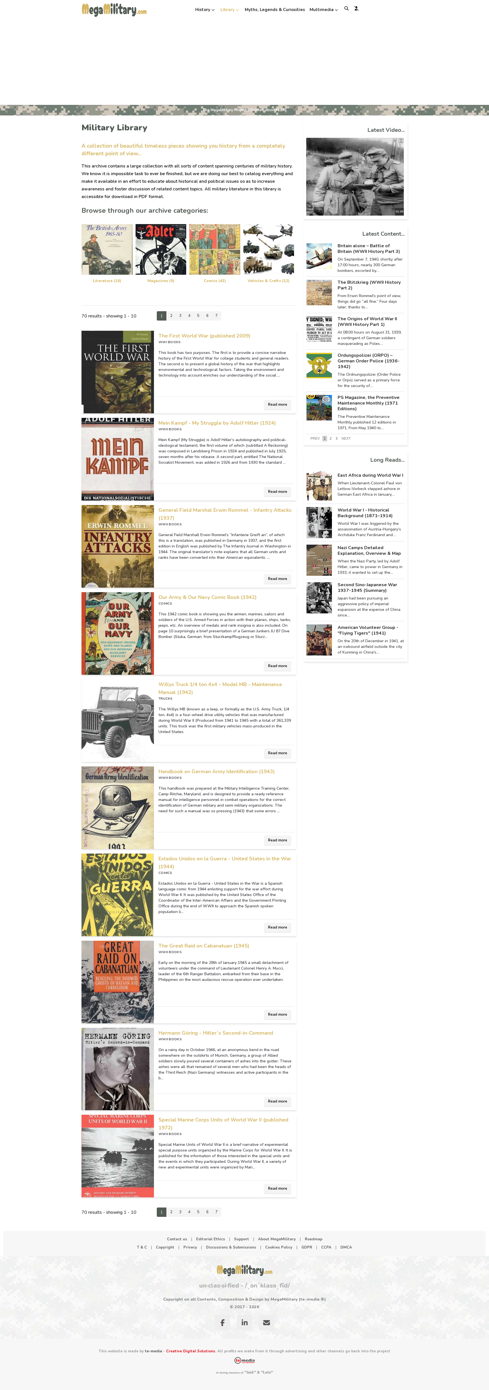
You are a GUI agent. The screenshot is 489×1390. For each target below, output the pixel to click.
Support (241, 1239)
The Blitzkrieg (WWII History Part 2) (369, 285)
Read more (277, 404)
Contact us (177, 1239)
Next (346, 439)
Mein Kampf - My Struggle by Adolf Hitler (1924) (217, 423)
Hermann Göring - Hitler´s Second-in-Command (215, 1033)
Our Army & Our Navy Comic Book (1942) (207, 597)
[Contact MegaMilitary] (266, 1324)
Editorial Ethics (210, 1239)
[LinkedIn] (244, 1324)
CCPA (326, 1247)
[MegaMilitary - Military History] (114, 10)
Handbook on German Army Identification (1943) (216, 771)
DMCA (346, 1247)
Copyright (165, 1247)
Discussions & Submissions (231, 1247)
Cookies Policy (278, 1247)
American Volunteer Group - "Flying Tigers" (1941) (368, 630)
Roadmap (313, 1239)
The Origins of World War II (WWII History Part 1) (367, 322)
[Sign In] (356, 8)
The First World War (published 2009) (204, 335)
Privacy (190, 1247)
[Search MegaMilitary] (346, 8)
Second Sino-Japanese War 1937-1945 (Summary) (367, 588)
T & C (142, 1247)
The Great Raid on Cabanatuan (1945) (203, 945)
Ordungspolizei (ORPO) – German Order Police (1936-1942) (369, 361)
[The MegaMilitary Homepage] (244, 1270)
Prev (315, 439)
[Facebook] (222, 1324)
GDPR (306, 1247)
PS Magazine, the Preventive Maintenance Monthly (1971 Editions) (369, 403)
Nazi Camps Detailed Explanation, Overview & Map (369, 551)
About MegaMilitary (277, 1239)
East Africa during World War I (370, 475)
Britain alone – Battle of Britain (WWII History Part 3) (369, 249)
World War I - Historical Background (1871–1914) (365, 513)
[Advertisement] (245, 62)
